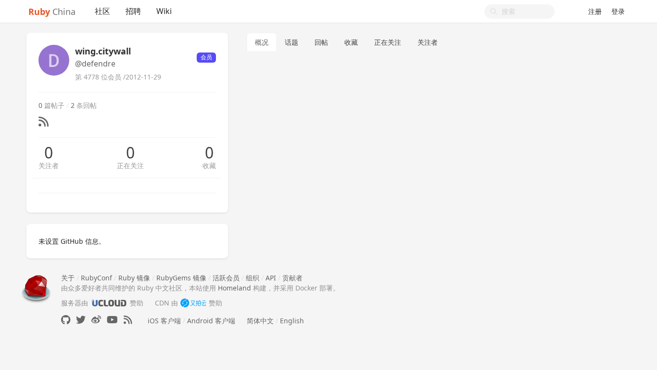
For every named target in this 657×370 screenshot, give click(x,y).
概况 (261, 42)
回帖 (321, 42)
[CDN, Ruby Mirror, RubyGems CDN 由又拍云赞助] (193, 303)
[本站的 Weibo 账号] (96, 319)
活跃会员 (226, 277)
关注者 (48, 165)
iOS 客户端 (164, 320)
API (270, 277)
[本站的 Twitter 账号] (81, 319)
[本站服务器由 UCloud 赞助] (109, 302)
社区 (102, 11)
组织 (252, 277)
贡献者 (292, 277)
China (52, 11)
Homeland (234, 287)
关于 (68, 277)
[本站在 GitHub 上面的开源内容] (65, 319)
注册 (595, 11)
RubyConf (96, 277)
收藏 (209, 165)
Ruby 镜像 (134, 277)
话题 (291, 42)
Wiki (164, 11)
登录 (618, 11)
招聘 (133, 11)
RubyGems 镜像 (181, 277)
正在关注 (130, 165)
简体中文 (260, 320)
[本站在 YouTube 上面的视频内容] (112, 319)
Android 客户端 (211, 320)
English (292, 320)
